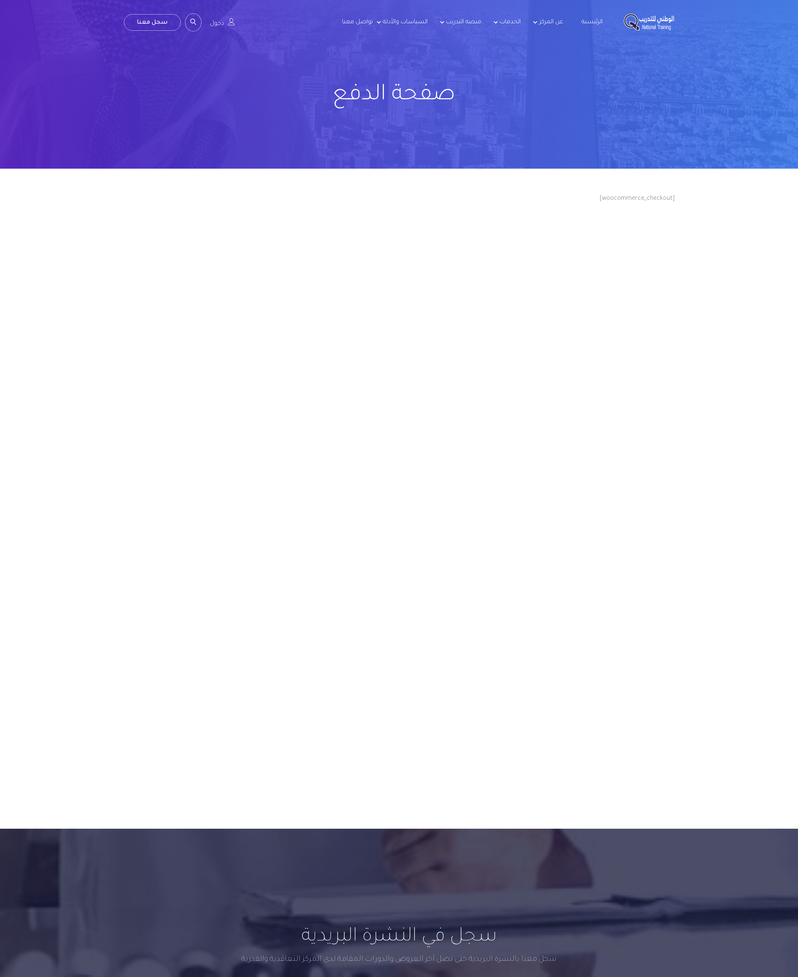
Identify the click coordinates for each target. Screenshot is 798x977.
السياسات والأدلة (405, 22)
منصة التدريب (463, 22)
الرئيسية (592, 22)
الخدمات (510, 22)
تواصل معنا (357, 22)
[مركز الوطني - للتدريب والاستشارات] (649, 28)
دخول (217, 24)
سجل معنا (152, 23)
